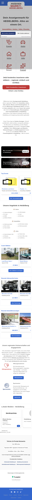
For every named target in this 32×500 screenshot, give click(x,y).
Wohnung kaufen (23, 226)
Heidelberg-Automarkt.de (22, 461)
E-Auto (5, 214)
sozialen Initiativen (21, 352)
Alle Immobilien (16, 335)
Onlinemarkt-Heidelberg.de (10, 461)
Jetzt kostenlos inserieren (16, 87)
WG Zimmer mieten (23, 224)
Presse (10, 495)
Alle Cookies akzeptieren (8, 33)
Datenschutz (13, 497)
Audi (20, 214)
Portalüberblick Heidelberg (16, 459)
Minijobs (6, 236)
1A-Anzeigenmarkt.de (16, 479)
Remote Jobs (7, 237)
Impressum (25, 495)
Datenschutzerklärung (25, 36)
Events (25, 151)
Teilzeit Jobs (22, 234)
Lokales (15, 495)
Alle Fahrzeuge (16, 303)
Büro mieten (7, 226)
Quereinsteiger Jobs (8, 234)
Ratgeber (6, 495)
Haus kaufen (7, 227)
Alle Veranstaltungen (16, 198)
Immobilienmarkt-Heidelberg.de (9, 464)
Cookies (19, 497)
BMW (5, 216)
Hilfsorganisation (18, 377)
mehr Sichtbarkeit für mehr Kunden (18, 361)
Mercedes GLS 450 (7, 293)
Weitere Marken (7, 217)
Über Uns (20, 495)
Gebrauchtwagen (8, 212)
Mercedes (21, 216)
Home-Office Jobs (23, 236)
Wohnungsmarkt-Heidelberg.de (23, 464)
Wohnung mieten (8, 224)
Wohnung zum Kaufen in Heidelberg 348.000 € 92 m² (9, 326)
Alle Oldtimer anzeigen (16, 270)
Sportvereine (17, 397)
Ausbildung (21, 237)
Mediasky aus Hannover (18, 357)
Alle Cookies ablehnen (23, 33)
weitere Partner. (22, 356)
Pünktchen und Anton (8, 189)
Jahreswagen (22, 212)
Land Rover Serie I (7, 261)
